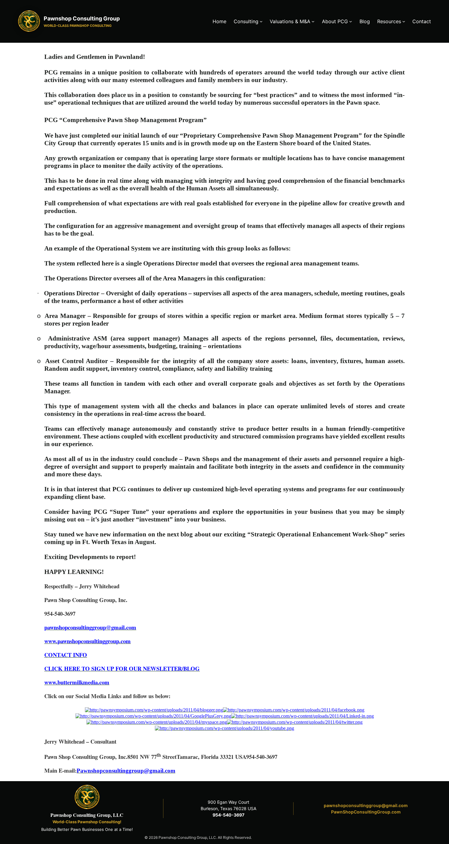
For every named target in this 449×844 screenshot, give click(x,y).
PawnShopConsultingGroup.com (366, 811)
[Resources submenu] (403, 21)
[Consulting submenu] (261, 21)
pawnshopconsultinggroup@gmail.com (366, 805)
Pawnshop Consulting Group (82, 18)
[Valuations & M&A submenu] (313, 21)
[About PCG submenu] (350, 21)
